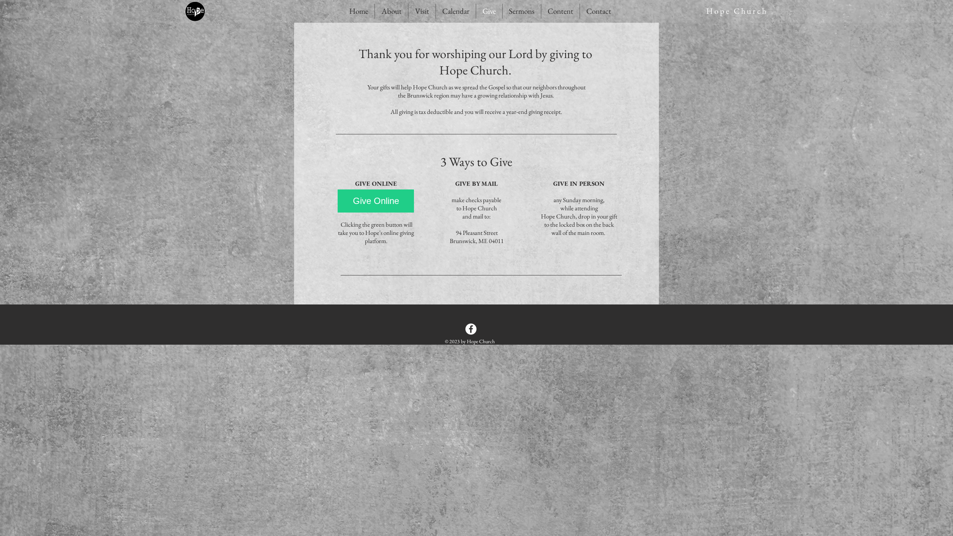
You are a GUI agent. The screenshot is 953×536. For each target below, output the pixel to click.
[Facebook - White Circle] (470, 329)
